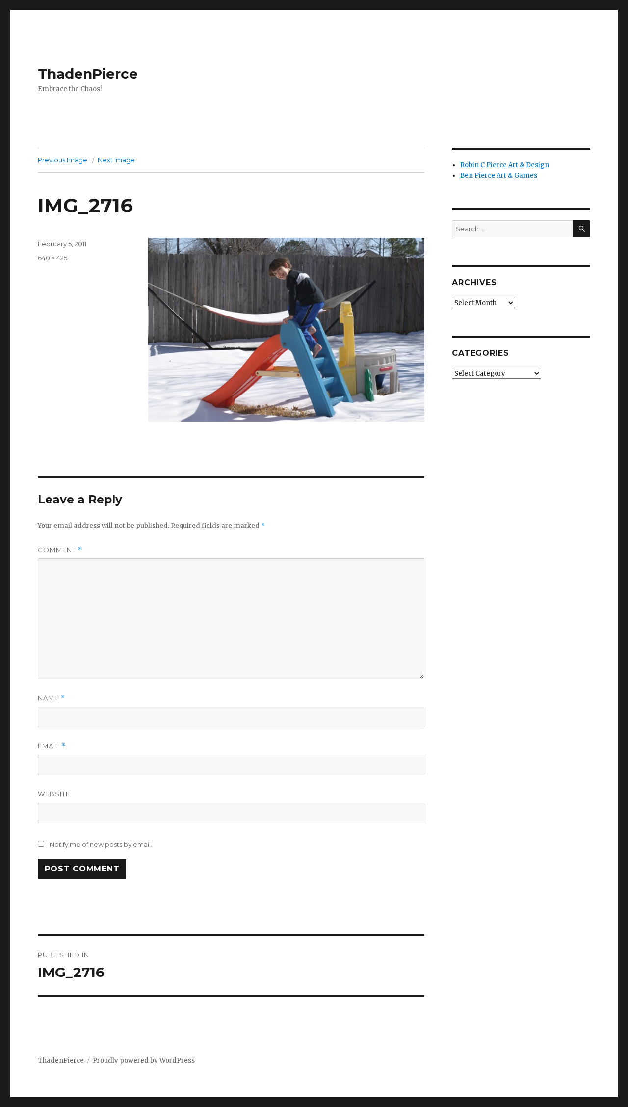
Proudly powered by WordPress (144, 1060)
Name (51, 698)
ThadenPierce (88, 73)
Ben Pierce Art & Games (498, 175)
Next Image (116, 160)
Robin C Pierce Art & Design (504, 165)
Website (54, 794)
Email (52, 746)
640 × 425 (52, 258)
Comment (60, 550)
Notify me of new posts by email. (101, 844)
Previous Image (62, 160)
